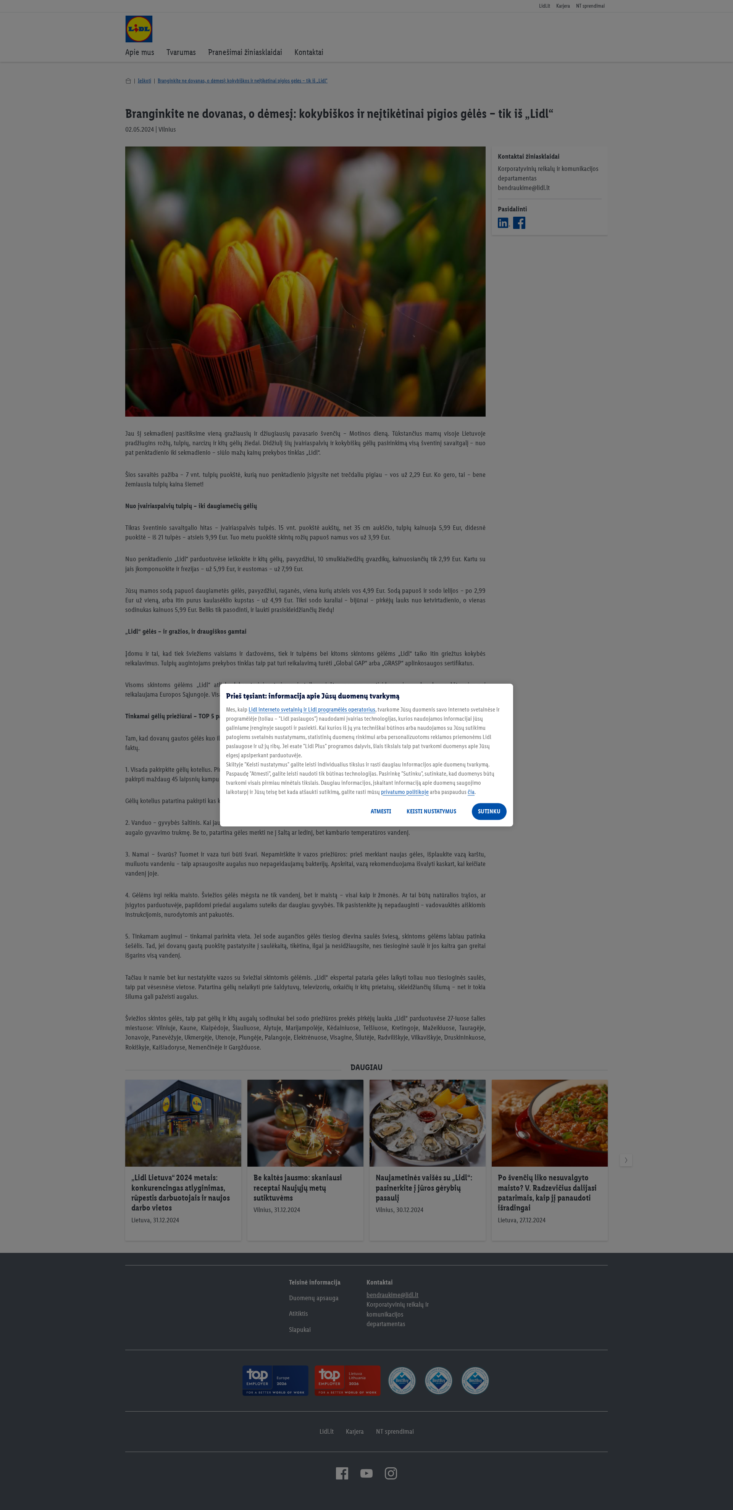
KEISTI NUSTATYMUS (431, 811)
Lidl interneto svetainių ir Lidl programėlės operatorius (312, 709)
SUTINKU (489, 811)
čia (471, 791)
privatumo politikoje (405, 791)
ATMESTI (381, 811)
